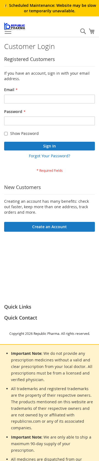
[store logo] (14, 26)
